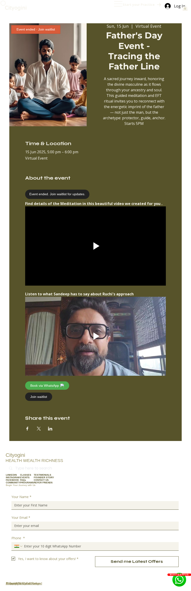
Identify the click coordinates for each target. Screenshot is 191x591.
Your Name (21, 497)
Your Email (20, 517)
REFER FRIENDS (43, 482)
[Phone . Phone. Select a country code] (18, 546)
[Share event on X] (39, 428)
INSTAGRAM (13, 477)
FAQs (23, 480)
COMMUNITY (13, 482)
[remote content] (66, 194)
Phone (18, 538)
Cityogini (16, 8)
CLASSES (25, 475)
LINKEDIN (11, 475)
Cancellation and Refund (24, 583)
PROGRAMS (27, 482)
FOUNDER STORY (44, 477)
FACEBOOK (12, 480)
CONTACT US (41, 480)
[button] (185, 7)
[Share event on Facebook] (27, 428)
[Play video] (95, 246)
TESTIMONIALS (42, 475)
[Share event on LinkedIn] (50, 428)
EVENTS (25, 477)
